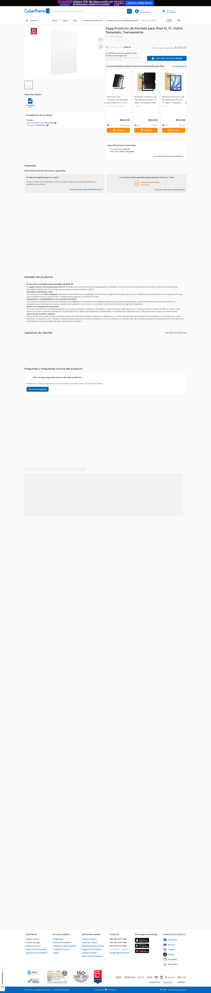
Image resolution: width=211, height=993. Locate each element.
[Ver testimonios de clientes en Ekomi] (57, 977)
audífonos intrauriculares (109, 469)
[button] (81, 977)
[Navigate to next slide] (186, 217)
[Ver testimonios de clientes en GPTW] (98, 977)
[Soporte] (180, 20)
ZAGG (108, 489)
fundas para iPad (75, 469)
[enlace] (142, 940)
